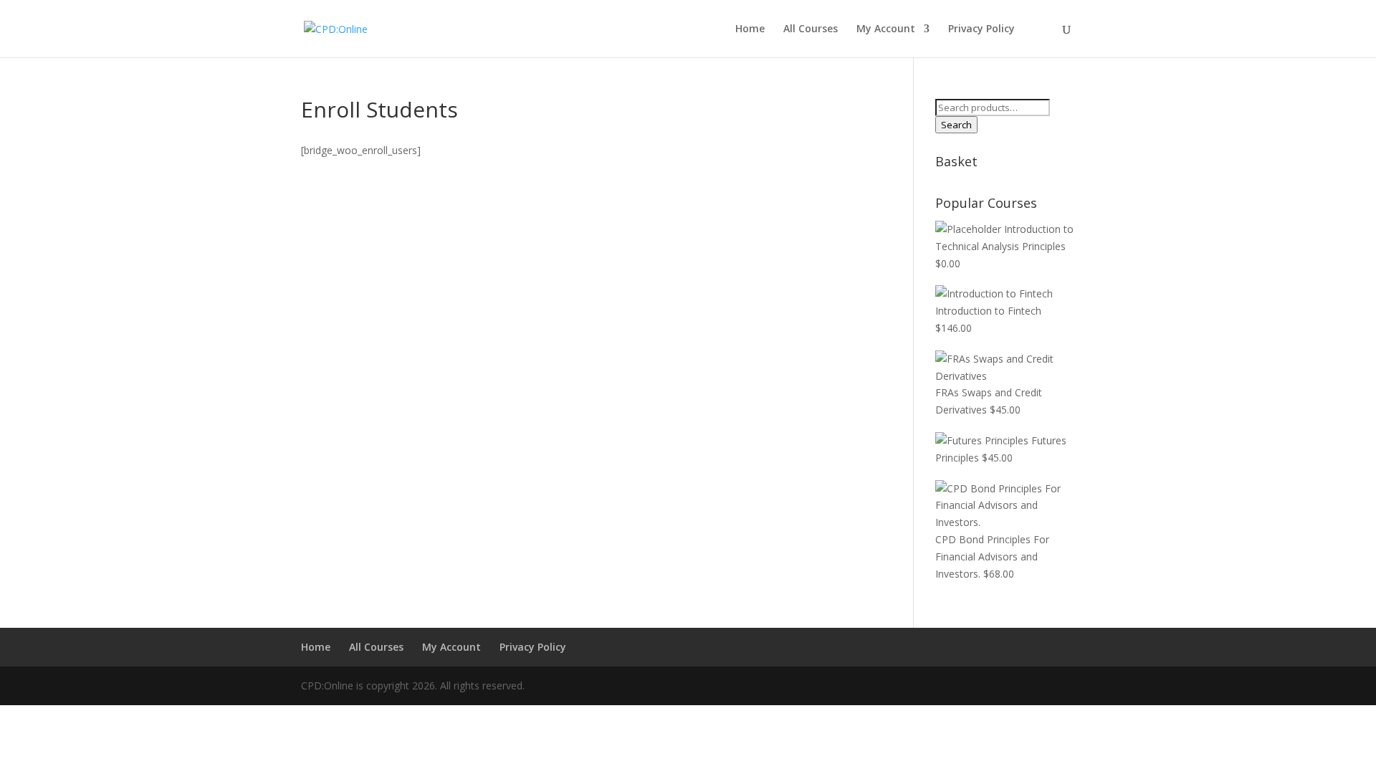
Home (750, 29)
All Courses (810, 29)
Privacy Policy (981, 29)
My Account (885, 29)
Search (956, 124)
